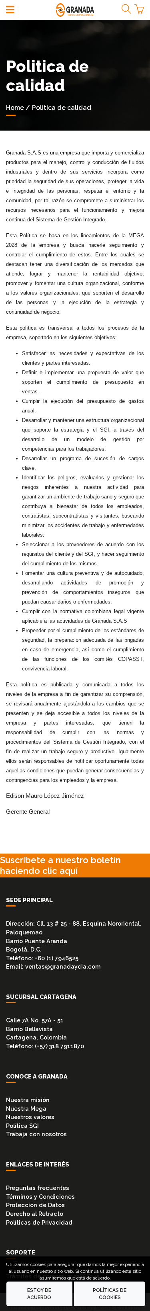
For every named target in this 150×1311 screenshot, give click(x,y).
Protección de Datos (35, 1205)
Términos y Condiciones (40, 1196)
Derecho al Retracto (34, 1213)
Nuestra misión (28, 1099)
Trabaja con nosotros (36, 1134)
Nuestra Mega (26, 1108)
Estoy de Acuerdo (39, 1294)
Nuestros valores (30, 1117)
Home (15, 107)
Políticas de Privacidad (39, 1222)
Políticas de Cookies (109, 1294)
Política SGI (22, 1125)
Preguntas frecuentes (37, 1187)
